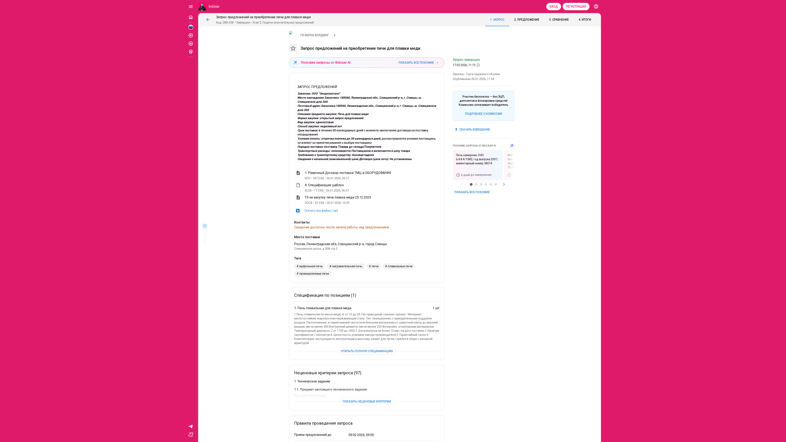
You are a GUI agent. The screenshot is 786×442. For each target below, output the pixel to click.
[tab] (497, 19)
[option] (309, 266)
